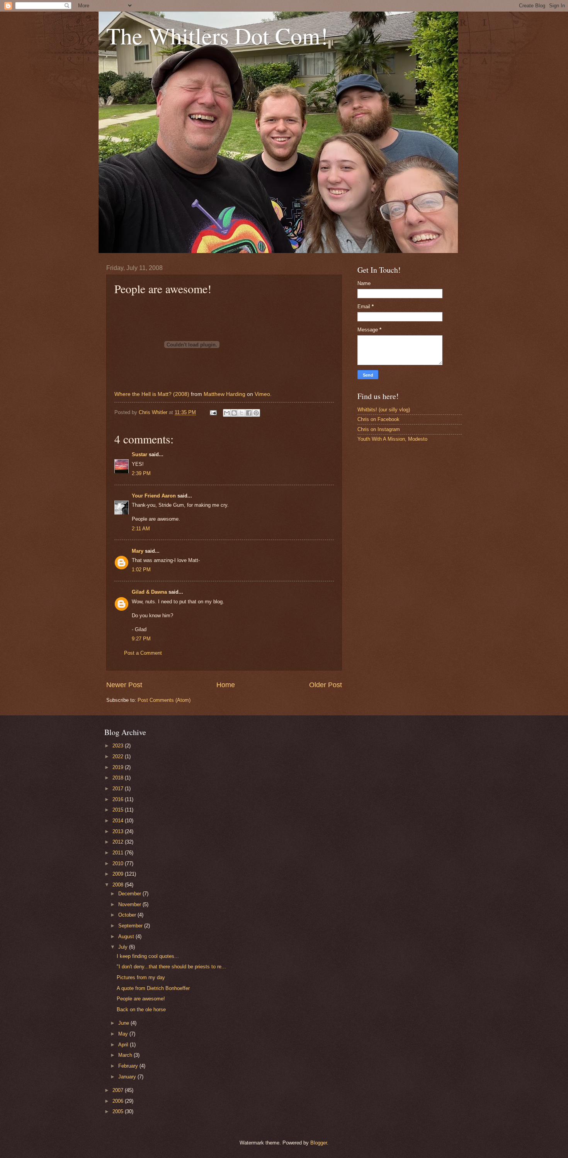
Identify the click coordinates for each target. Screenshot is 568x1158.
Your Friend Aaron (154, 496)
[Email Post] (212, 412)
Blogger (318, 1143)
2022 (118, 756)
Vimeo (262, 394)
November (130, 904)
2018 (118, 778)
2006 (118, 1101)
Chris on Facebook (378, 419)
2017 (118, 788)
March (126, 1055)
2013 (118, 831)
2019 (118, 767)
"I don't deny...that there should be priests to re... (171, 967)
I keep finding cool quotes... (148, 956)
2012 (118, 842)
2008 (118, 885)
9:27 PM (141, 639)
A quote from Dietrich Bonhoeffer (153, 988)
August (127, 936)
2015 (118, 810)
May (123, 1034)
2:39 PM (141, 473)
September (131, 926)
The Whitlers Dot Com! (217, 35)
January (128, 1077)
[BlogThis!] (234, 413)
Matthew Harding (224, 394)
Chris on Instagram (378, 429)
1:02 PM (141, 569)
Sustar (139, 454)
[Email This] (227, 413)
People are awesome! (141, 999)
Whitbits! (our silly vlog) (383, 410)
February (128, 1066)
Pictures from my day (141, 977)
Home (225, 685)
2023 (118, 746)
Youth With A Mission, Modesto (392, 439)
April (124, 1045)
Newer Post (124, 685)
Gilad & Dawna (149, 592)
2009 (118, 874)
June (124, 1023)
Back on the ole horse (141, 1009)
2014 (118, 821)
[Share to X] (241, 413)
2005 (118, 1111)
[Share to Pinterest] (256, 413)
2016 (118, 799)
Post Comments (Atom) (164, 700)
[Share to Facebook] (249, 413)
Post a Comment (143, 653)
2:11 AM (141, 528)
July (123, 947)
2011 (118, 853)
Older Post (325, 685)
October (128, 915)
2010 (118, 863)
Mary (137, 551)
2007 (118, 1090)
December (130, 894)
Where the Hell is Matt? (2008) (151, 394)
